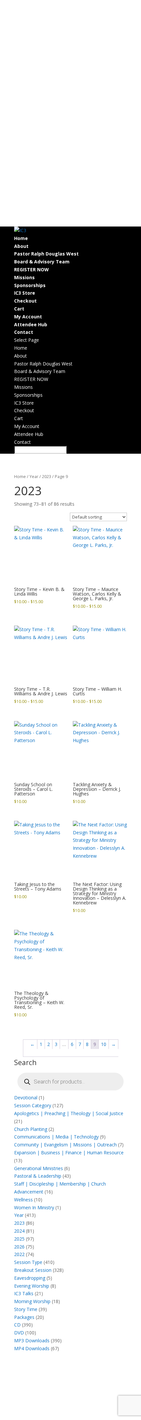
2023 (46, 476)
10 (103, 1044)
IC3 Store (24, 293)
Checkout (25, 301)
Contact (23, 332)
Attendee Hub (30, 324)
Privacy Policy (60, 1408)
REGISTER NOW (31, 269)
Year (34, 476)
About (21, 246)
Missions (24, 277)
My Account (28, 316)
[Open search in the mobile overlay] (70, 1081)
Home (21, 238)
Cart (19, 309)
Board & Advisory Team (42, 261)
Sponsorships (30, 285)
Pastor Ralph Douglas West (46, 254)
